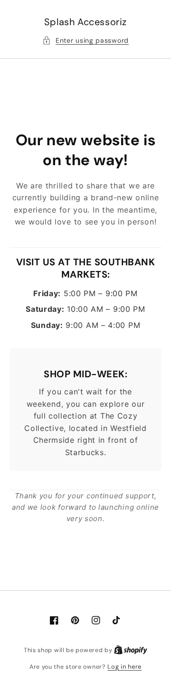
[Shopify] (130, 650)
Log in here (124, 667)
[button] (85, 41)
